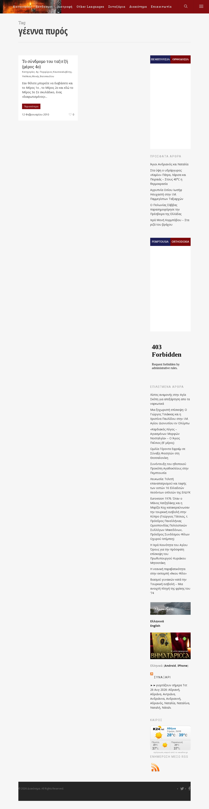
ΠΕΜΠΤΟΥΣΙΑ (160, 59)
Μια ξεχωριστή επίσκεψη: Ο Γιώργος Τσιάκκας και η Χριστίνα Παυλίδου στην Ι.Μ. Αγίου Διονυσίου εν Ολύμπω (170, 416)
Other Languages (90, 7)
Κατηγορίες (22, 7)
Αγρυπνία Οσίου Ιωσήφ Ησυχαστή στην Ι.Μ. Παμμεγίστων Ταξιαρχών (166, 194)
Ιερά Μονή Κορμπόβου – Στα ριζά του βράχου (169, 222)
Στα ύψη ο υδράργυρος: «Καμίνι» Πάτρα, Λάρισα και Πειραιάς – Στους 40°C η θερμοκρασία (168, 177)
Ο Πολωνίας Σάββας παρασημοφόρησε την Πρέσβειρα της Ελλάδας (165, 209)
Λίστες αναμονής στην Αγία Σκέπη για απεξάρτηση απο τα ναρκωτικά (170, 399)
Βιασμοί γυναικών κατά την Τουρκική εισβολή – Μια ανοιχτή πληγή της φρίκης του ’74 (170, 586)
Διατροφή (64, 7)
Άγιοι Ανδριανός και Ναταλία (169, 164)
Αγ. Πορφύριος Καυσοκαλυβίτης (54, 71)
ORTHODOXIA (180, 241)
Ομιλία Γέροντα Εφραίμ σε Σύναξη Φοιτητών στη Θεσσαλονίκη (167, 453)
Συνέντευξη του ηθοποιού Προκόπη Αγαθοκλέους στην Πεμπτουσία (169, 468)
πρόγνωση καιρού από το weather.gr (170, 752)
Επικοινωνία (161, 7)
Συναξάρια (116, 7)
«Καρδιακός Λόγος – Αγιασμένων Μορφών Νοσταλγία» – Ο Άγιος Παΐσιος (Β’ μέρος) (165, 436)
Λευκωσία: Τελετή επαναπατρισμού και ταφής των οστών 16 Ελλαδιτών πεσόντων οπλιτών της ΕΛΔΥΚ (170, 485)
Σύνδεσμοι (44, 7)
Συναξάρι (162, 677)
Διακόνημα (138, 7)
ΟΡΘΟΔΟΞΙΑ (180, 59)
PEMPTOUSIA (160, 241)
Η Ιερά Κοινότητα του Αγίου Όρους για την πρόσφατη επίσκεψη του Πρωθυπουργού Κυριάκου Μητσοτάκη (169, 554)
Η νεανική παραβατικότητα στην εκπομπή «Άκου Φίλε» (168, 571)
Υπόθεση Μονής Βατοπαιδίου (38, 76)
